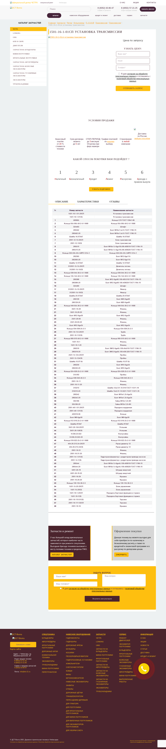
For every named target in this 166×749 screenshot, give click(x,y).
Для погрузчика (73, 707)
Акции (136, 3)
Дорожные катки (50, 651)
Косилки (70, 653)
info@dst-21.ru (25, 672)
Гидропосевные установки (79, 660)
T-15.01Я (90, 23)
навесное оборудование (79, 15)
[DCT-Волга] (22, 634)
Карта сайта (15, 649)
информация (146, 634)
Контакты (151, 3)
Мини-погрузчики (21, 54)
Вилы (68, 674)
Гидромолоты (72, 638)
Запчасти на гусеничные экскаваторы (24, 74)
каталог (56, 15)
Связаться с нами (23, 645)
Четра (15, 29)
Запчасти (61, 23)
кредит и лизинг (101, 15)
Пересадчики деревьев (77, 700)
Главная (52, 23)
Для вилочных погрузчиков (79, 721)
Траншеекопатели (74, 696)
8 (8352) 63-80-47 (106, 8)
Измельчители (73, 664)
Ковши (69, 671)
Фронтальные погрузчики (25, 58)
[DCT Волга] (26, 8)
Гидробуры (71, 642)
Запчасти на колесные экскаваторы (23, 67)
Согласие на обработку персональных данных (23, 742)
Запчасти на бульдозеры (24, 50)
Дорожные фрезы (74, 645)
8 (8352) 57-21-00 (20, 663)
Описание (61, 201)
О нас (122, 3)
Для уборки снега (74, 730)
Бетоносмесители (75, 678)
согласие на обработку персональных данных (89, 589)
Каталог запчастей (62, 555)
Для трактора (72, 704)
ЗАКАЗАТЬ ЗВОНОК (148, 9)
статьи (143, 649)
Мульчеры (70, 649)
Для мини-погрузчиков (77, 717)
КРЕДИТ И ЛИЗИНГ (148, 656)
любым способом (142, 139)
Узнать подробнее (101, 189)
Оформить (121, 555)
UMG (15, 37)
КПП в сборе (18, 41)
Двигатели (18, 45)
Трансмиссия (101, 23)
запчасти (143, 15)
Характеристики (88, 201)
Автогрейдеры (48, 642)
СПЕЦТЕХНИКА (48, 634)
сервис (129, 15)
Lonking (16, 33)
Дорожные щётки (74, 693)
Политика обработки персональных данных (51, 742)
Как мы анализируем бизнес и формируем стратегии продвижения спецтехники (142, 741)
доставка (117, 15)
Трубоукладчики (20, 84)
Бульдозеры (79, 23)
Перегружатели (49, 672)
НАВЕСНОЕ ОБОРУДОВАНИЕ (78, 634)
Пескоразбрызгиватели (77, 656)
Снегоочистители (74, 667)
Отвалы (69, 689)
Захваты (70, 685)
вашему (110, 141)
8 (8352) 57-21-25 (129, 8)
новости (144, 645)
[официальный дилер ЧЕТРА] (24, 2)
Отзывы (114, 201)
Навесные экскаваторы (77, 682)
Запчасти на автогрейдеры (25, 62)
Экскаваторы (19, 80)
